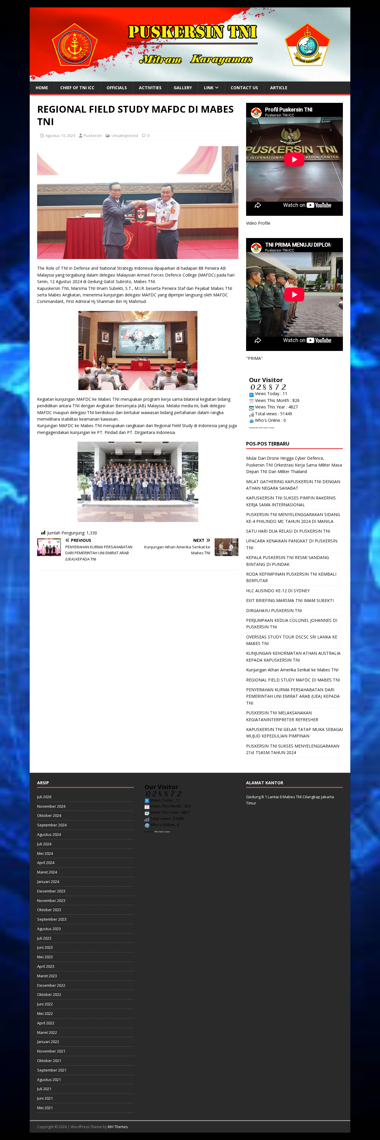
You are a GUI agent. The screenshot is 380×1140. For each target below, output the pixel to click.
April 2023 (45, 966)
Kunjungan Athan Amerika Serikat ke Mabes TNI (292, 670)
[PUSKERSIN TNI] (190, 78)
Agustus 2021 (49, 1079)
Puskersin (93, 135)
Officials (117, 87)
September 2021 (51, 1070)
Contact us (244, 87)
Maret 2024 (47, 872)
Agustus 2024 (49, 834)
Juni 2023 (45, 947)
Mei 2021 (45, 1107)
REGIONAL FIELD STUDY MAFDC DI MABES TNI (293, 680)
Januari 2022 (48, 1041)
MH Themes (118, 1126)
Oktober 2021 (49, 1060)
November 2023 (51, 900)
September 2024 (51, 825)
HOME (42, 87)
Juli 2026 (44, 796)
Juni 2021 (45, 1098)
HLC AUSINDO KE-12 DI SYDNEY (278, 590)
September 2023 (51, 919)
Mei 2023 (45, 956)
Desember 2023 (51, 891)
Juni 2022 (45, 1004)
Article (278, 87)
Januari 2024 (48, 881)
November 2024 (51, 806)
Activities (150, 87)
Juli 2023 (44, 938)
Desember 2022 (51, 985)
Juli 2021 (44, 1088)
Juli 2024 (44, 844)
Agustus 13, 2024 (60, 135)
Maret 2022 (47, 1032)
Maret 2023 (47, 975)
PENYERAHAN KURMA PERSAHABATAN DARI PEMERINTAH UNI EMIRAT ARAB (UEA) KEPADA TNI (293, 696)
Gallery (183, 87)
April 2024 (45, 862)
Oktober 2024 (49, 815)
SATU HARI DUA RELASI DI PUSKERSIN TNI (288, 531)
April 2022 (45, 1023)
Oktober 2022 (49, 994)
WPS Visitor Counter (266, 428)
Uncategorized (125, 135)
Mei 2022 (45, 1013)
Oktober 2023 (49, 909)
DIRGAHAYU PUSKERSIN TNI (274, 610)
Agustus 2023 (49, 928)
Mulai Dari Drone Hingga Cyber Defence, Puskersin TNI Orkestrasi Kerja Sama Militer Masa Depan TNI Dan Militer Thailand (294, 464)
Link (208, 87)
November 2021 (51, 1051)
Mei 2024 (45, 853)
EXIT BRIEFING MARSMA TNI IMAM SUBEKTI (290, 600)
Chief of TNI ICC (77, 87)
